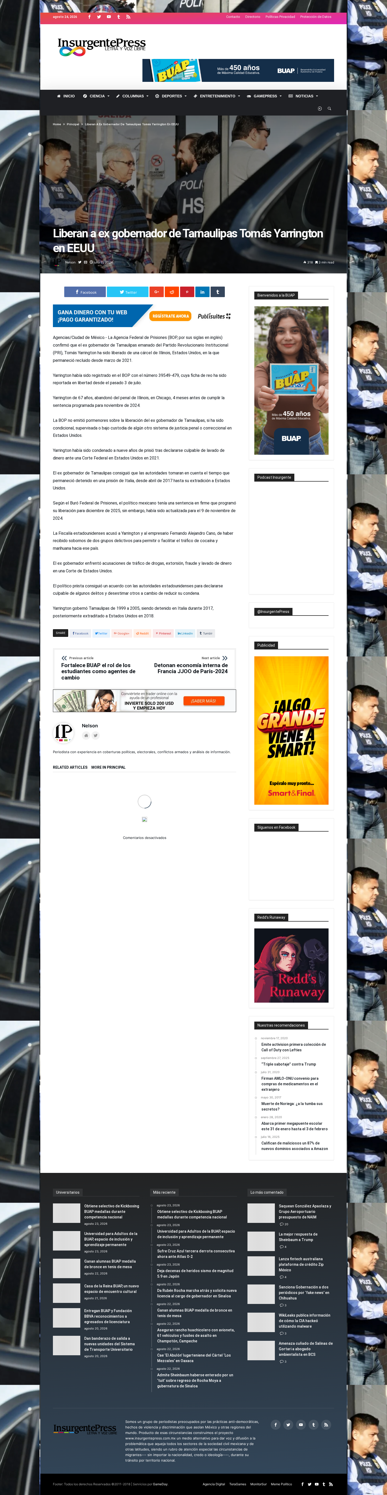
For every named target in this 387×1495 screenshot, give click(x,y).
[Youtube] (109, 17)
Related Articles (70, 767)
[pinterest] (187, 292)
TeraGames (237, 1484)
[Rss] (128, 17)
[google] (157, 292)
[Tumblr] (118, 17)
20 (286, 1224)
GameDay (160, 1484)
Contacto (233, 17)
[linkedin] (202, 292)
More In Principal (108, 767)
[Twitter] (99, 17)
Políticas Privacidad (280, 17)
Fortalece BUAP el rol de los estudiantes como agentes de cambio (98, 669)
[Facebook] (89, 17)
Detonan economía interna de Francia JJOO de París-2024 (191, 666)
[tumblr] (218, 292)
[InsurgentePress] (108, 32)
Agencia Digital (214, 1484)
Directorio (252, 17)
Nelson (70, 262)
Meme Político (281, 1484)
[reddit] (172, 292)
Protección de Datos (315, 17)
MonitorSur (258, 1484)
